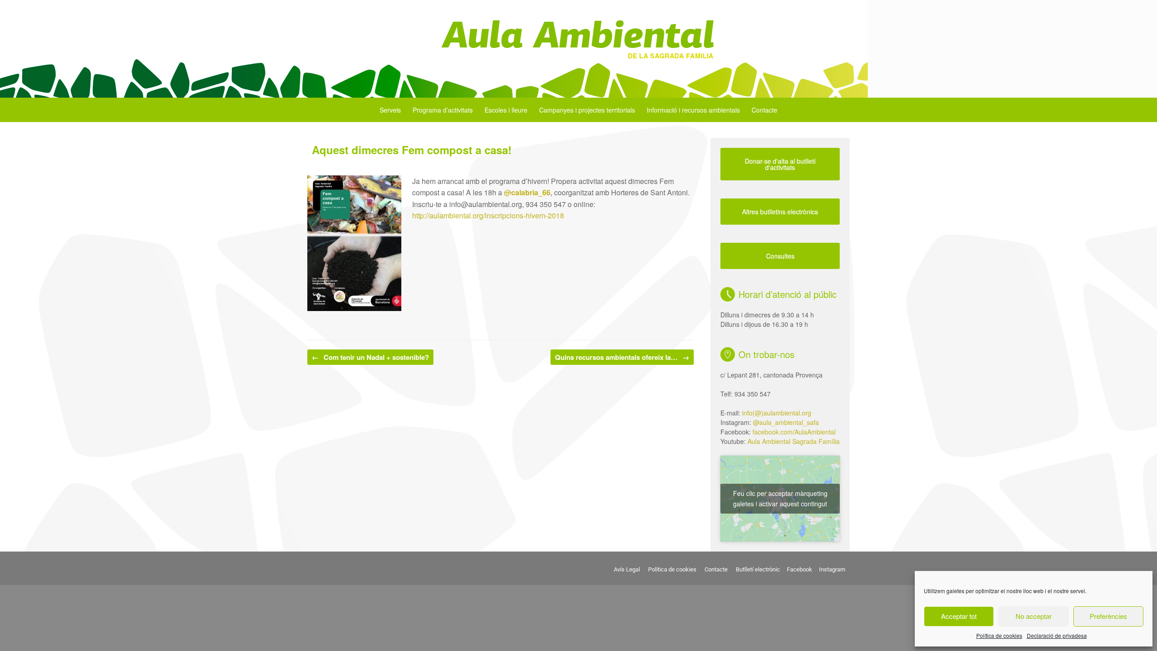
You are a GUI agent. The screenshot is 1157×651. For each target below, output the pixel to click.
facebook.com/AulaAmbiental (794, 431)
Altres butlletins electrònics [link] (780, 211)
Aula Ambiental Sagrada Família (794, 441)
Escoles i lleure (505, 109)
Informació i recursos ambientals (693, 109)
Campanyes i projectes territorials (587, 109)
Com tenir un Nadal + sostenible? (370, 357)
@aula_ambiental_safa (786, 422)
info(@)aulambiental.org (776, 412)
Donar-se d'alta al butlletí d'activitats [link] (780, 164)
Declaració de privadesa (1057, 635)
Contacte (764, 109)
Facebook (799, 569)
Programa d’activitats (443, 109)
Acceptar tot (959, 616)
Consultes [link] (780, 255)
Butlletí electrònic (758, 569)
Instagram (832, 569)
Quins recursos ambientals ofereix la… (622, 357)
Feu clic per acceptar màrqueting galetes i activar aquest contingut (780, 498)
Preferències (1108, 616)
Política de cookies (999, 635)
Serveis (390, 109)
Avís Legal (627, 569)
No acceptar (1034, 616)
